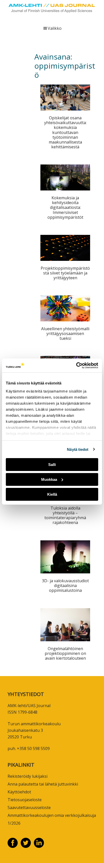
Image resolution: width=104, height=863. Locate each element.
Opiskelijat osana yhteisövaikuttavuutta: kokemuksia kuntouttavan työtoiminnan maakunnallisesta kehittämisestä (65, 132)
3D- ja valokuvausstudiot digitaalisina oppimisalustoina (65, 585)
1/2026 (14, 823)
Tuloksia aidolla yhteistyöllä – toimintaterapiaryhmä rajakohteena (65, 515)
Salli (52, 464)
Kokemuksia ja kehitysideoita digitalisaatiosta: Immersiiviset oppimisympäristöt (65, 207)
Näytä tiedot (77, 449)
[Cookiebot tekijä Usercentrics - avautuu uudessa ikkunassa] (76, 365)
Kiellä (52, 494)
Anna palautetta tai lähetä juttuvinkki (43, 784)
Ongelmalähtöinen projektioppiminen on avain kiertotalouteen (65, 653)
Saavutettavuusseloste (29, 807)
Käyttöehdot (19, 792)
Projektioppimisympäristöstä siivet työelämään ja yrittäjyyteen (65, 273)
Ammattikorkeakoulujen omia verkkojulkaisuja (52, 815)
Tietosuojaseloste (25, 799)
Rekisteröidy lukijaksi (27, 776)
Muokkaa (49, 479)
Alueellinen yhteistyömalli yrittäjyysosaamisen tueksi (65, 333)
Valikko (55, 28)
